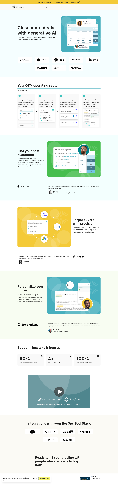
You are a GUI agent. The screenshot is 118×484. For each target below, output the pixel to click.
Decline (35, 478)
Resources (51, 7)
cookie (27, 478)
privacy (22, 478)
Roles (39, 7)
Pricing (45, 7)
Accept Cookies (44, 478)
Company (60, 7)
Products (32, 7)
